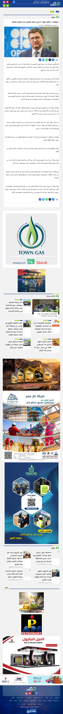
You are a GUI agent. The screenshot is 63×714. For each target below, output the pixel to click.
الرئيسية (56, 698)
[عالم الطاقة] (57, 11)
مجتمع (15, 700)
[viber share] (43, 59)
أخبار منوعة (55, 700)
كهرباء (46, 698)
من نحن (39, 704)
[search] (4, 5)
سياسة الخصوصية (31, 704)
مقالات (10, 700)
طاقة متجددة (28, 698)
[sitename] (31, 688)
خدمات (20, 700)
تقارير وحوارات (20, 698)
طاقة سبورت (33, 700)
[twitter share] (50, 59)
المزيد (6, 587)
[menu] (7, 5)
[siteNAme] (55, 4)
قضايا (44, 700)
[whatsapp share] (46, 59)
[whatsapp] (40, 59)
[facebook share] (53, 59)
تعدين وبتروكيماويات (38, 698)
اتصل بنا (23, 704)
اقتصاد (13, 698)
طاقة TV (26, 700)
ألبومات (39, 700)
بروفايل (49, 700)
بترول (52, 11)
